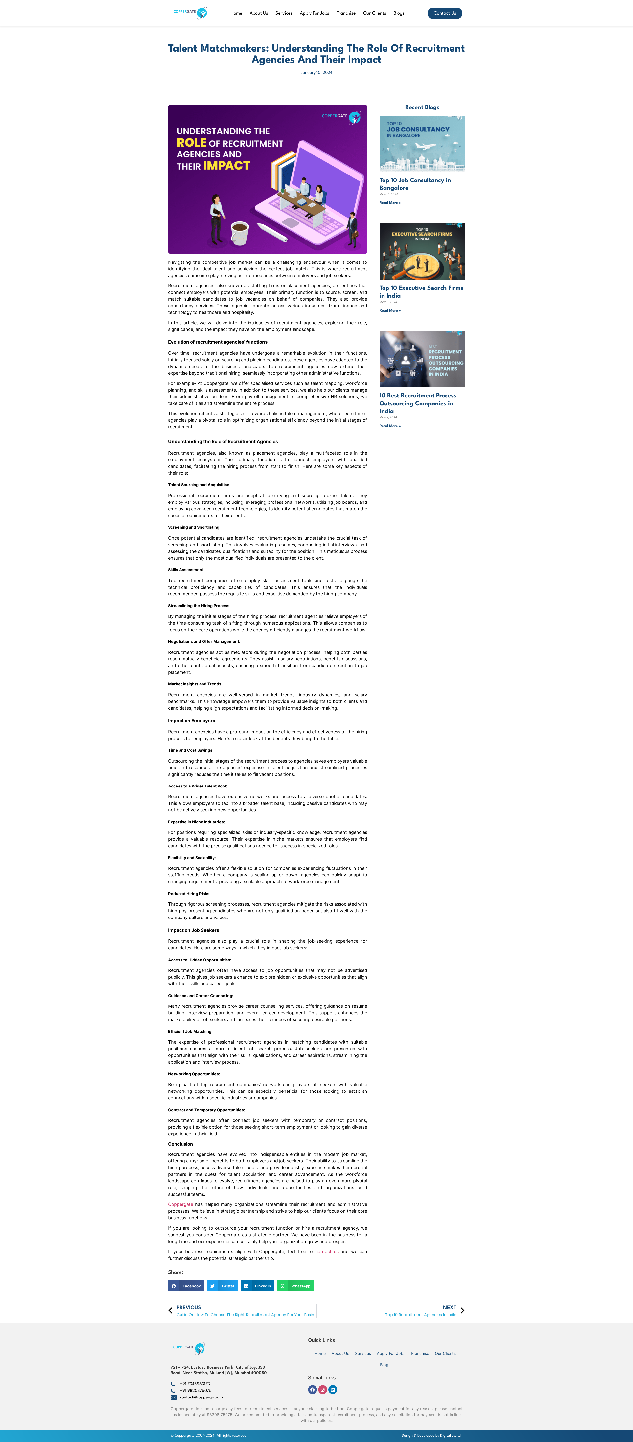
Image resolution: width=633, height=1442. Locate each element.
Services (284, 13)
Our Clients (374, 13)
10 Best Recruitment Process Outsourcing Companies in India (418, 403)
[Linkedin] (332, 1389)
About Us (259, 13)
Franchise (346, 13)
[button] (186, 1285)
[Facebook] (312, 1389)
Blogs (399, 13)
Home (236, 13)
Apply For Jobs (314, 13)
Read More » (390, 203)
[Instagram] (322, 1389)
